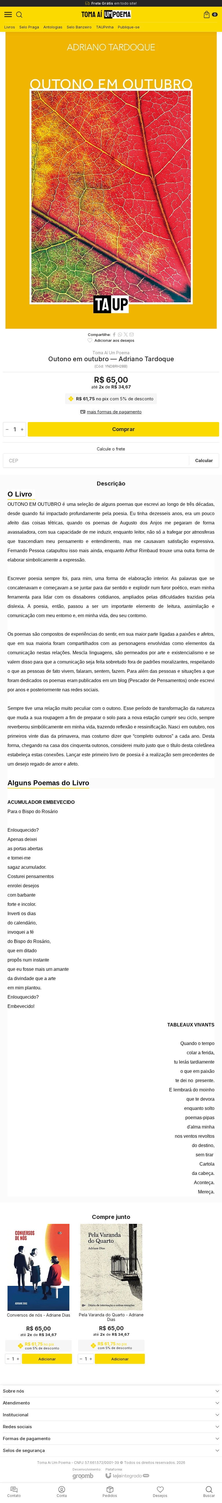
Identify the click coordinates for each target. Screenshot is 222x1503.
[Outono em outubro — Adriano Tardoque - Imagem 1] (111, 180)
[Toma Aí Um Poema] (106, 14)
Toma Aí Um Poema (111, 353)
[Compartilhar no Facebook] (114, 334)
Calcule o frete (111, 449)
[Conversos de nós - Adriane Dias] (38, 1294)
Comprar (123, 429)
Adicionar (47, 1359)
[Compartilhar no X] (126, 334)
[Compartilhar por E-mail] (132, 334)
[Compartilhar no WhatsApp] (120, 334)
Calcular (204, 460)
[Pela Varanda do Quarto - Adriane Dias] (111, 1294)
